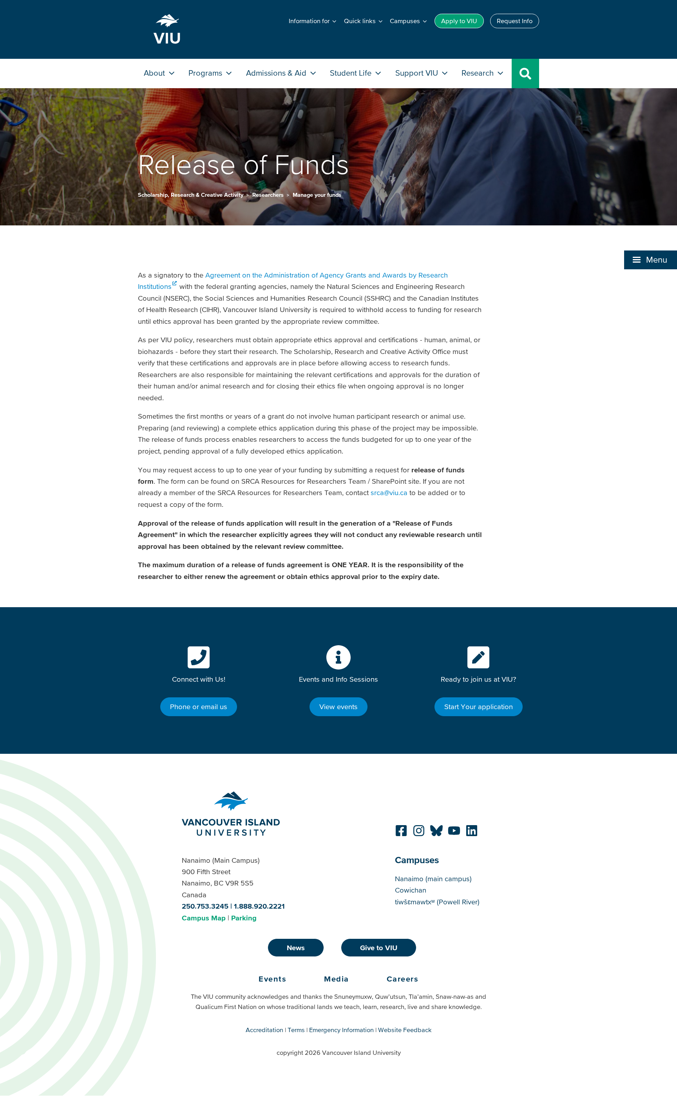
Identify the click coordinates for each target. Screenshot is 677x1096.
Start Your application (478, 706)
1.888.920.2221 (259, 906)
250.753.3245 (205, 906)
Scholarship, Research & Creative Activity (191, 195)
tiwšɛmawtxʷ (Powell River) (437, 902)
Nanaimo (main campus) (433, 879)
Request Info (514, 20)
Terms (296, 1029)
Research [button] (479, 72)
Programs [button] (206, 72)
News (296, 948)
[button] (650, 259)
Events (272, 978)
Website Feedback (405, 1029)
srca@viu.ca (389, 492)
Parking (244, 918)
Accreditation (264, 1029)
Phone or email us (198, 706)
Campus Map (204, 918)
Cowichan (410, 890)
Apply (459, 20)
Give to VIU (378, 948)
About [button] (155, 72)
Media (336, 978)
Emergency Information (341, 1029)
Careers (403, 978)
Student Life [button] (351, 72)
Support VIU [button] (417, 72)
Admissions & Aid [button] (277, 72)
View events (338, 706)
